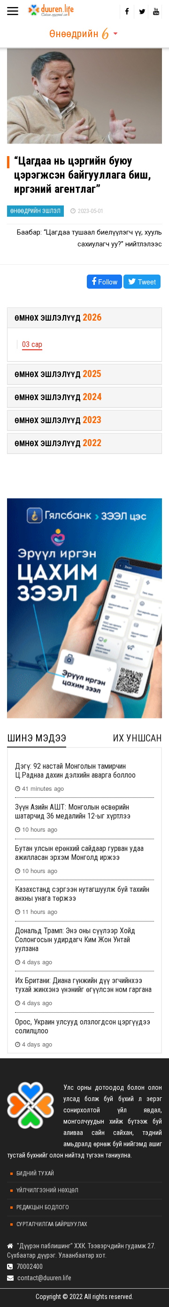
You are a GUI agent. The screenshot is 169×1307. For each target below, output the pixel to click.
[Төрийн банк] (84, 608)
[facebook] (127, 12)
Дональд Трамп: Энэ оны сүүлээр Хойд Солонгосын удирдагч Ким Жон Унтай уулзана (75, 939)
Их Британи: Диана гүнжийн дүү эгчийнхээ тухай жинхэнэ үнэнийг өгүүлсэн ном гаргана (83, 985)
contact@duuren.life (44, 1278)
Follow (106, 281)
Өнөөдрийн (74, 33)
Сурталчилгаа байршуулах (51, 1224)
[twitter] (141, 12)
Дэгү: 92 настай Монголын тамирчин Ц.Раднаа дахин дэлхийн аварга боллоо (75, 770)
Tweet (146, 281)
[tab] (84, 318)
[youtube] (155, 12)
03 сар (32, 344)
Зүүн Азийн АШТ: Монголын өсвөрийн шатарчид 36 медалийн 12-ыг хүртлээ (73, 811)
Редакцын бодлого (42, 1207)
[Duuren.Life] (50, 8)
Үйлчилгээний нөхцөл (47, 1190)
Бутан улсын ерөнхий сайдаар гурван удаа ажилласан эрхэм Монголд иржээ (79, 853)
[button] (84, 318)
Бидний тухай (35, 1173)
